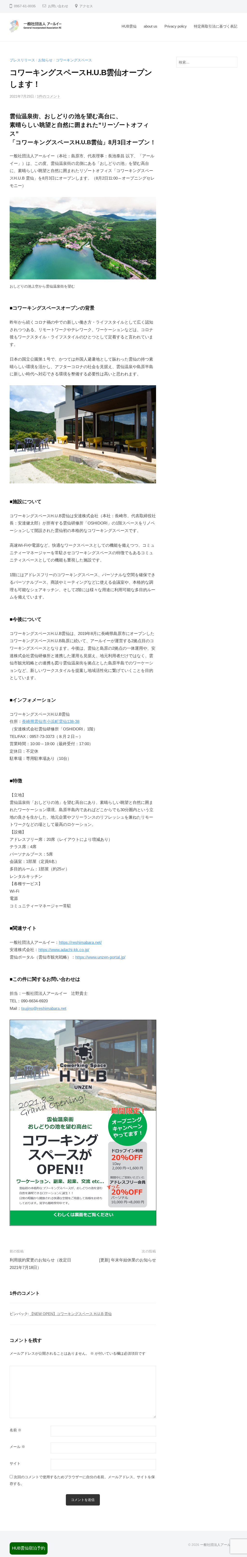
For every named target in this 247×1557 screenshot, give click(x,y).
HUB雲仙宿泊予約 (28, 1548)
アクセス (86, 6)
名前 (15, 1430)
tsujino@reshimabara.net (43, 1008)
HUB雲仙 (129, 26)
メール (17, 1447)
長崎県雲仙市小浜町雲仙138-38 (50, 721)
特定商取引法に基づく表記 (215, 26)
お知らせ (45, 60)
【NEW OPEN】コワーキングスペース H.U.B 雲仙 (71, 1314)
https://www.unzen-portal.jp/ (100, 957)
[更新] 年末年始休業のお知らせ (127, 1260)
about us (150, 26)
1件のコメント (49, 96)
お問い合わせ (58, 6)
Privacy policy (176, 26)
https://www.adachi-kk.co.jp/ (63, 949)
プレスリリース (22, 60)
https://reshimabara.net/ (80, 942)
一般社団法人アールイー (218, 1545)
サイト (15, 1463)
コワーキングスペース (74, 60)
